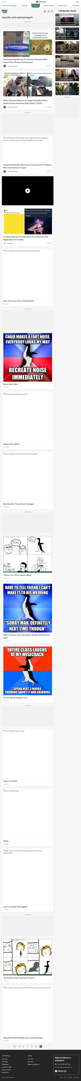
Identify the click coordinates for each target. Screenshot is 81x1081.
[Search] (5, 2)
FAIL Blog (5, 1061)
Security (70, 1077)
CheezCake (5, 1072)
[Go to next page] (40, 1046)
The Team (30, 1059)
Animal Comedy (6, 1067)
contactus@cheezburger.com (63, 1067)
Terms (61, 1077)
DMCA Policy (76, 1077)
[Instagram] (45, 11)
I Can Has (5, 1059)
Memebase (5, 1064)
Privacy (65, 1077)
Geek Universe (6, 1069)
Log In (77, 2)
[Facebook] (48, 11)
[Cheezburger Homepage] (41, 2)
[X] (52, 11)
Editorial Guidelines (33, 1064)
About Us (30, 1061)
